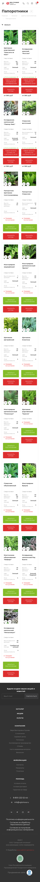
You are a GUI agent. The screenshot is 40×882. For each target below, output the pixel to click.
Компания (20, 726)
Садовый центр (20, 737)
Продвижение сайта (17, 872)
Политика (20, 771)
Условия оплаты (20, 783)
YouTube (22, 812)
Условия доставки (20, 786)
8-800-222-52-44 (20, 798)
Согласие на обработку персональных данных (20, 823)
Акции (20, 713)
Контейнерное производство (20, 743)
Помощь (20, 779)
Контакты (20, 765)
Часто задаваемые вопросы (20, 749)
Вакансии (20, 752)
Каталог (20, 709)
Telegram (17, 812)
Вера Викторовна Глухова (20, 730)
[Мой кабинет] (32, 3)
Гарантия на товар (20, 790)
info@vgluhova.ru (21, 802)
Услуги (20, 718)
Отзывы (20, 746)
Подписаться (31, 696)
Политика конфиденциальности (20, 819)
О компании (20, 733)
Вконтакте (11, 812)
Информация (20, 760)
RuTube (28, 812)
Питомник (20, 740)
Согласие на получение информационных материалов (20, 829)
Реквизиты (20, 768)
